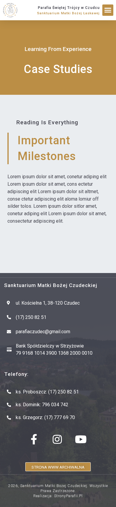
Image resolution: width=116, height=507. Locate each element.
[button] (108, 10)
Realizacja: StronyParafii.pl (58, 496)
